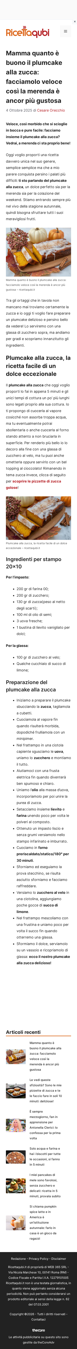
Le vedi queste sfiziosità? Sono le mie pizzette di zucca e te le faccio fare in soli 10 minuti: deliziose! (46, 1090)
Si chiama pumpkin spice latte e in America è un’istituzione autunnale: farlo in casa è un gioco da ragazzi (43, 1222)
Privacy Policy (38, 1259)
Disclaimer (58, 1259)
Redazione (18, 1259)
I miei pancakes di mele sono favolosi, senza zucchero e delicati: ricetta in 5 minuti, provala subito (45, 1185)
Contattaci (38, 1319)
